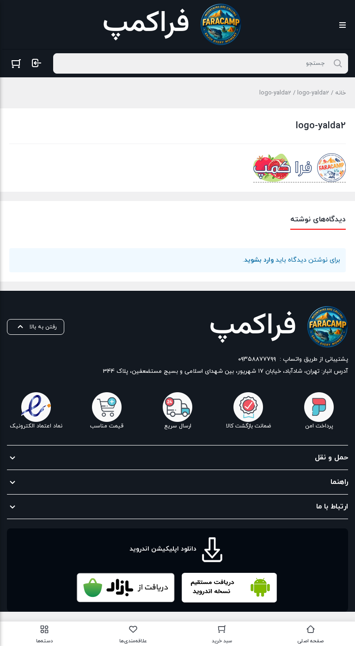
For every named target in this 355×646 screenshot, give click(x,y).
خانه (340, 93)
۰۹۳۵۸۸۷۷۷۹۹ (257, 359)
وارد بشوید (259, 260)
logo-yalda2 (313, 93)
